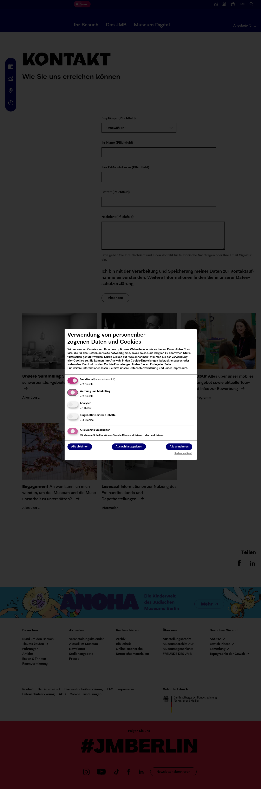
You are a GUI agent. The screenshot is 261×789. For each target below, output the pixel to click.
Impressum (180, 368)
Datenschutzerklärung (144, 368)
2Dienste (86, 384)
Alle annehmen (179, 446)
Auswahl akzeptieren (129, 446)
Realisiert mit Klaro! (183, 453)
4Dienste (87, 420)
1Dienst (85, 408)
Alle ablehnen (79, 446)
